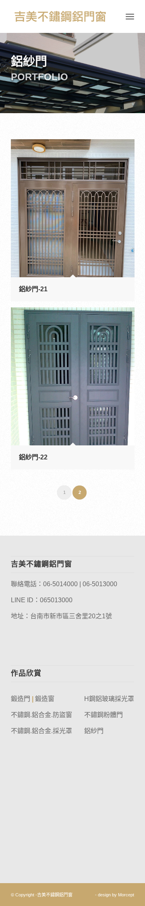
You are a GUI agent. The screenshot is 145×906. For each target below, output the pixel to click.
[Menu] (130, 16)
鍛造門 (20, 698)
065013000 (56, 600)
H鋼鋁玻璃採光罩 (109, 698)
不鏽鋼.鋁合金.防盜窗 (41, 714)
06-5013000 (100, 584)
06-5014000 (60, 584)
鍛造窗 (44, 698)
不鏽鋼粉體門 (103, 714)
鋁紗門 (94, 730)
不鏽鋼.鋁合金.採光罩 (41, 730)
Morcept (126, 894)
